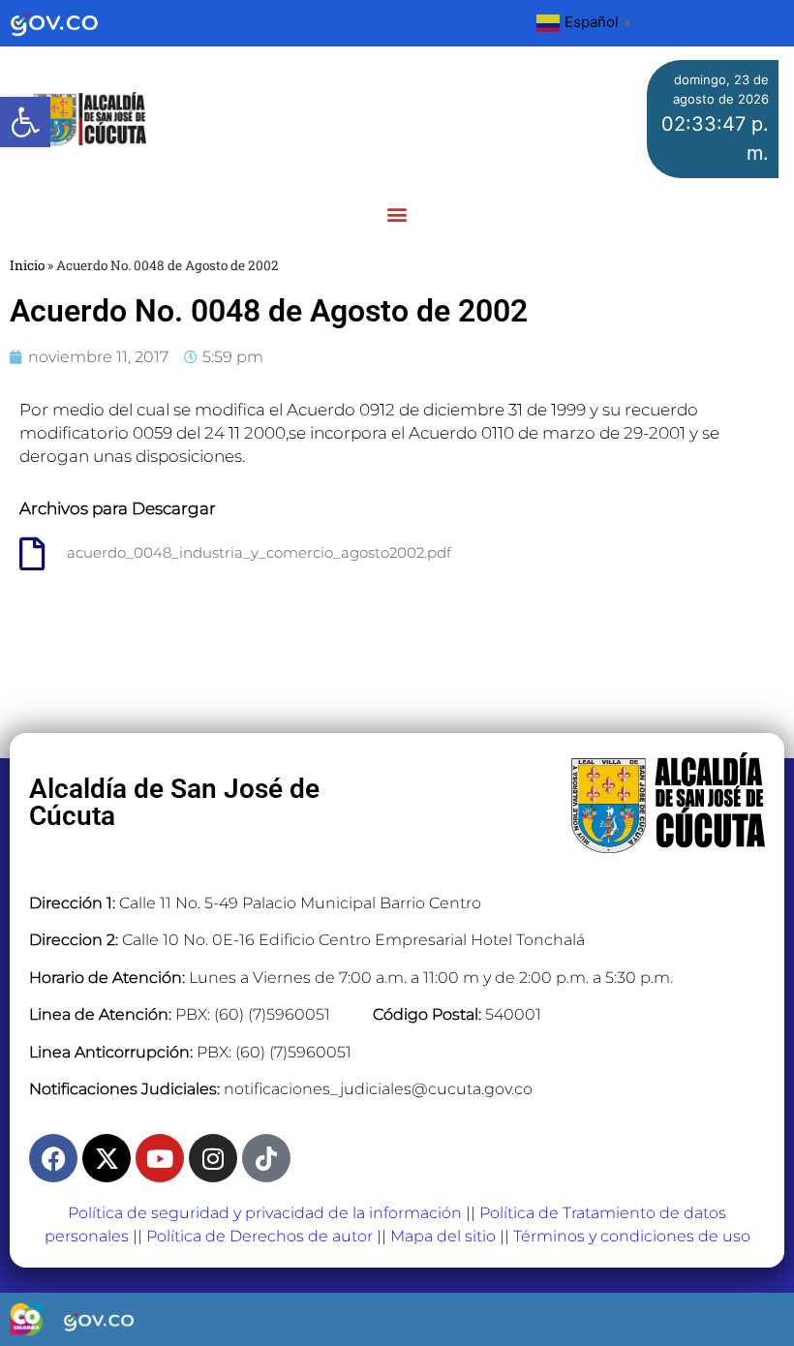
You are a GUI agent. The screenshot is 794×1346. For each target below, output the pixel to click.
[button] (25, 122)
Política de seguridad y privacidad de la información (265, 1213)
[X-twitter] (106, 1158)
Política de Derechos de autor (259, 1236)
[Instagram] (213, 1158)
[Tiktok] (266, 1158)
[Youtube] (160, 1158)
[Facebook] (53, 1158)
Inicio (27, 265)
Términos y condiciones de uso (631, 1236)
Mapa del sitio (443, 1236)
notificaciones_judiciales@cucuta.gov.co (378, 1089)
